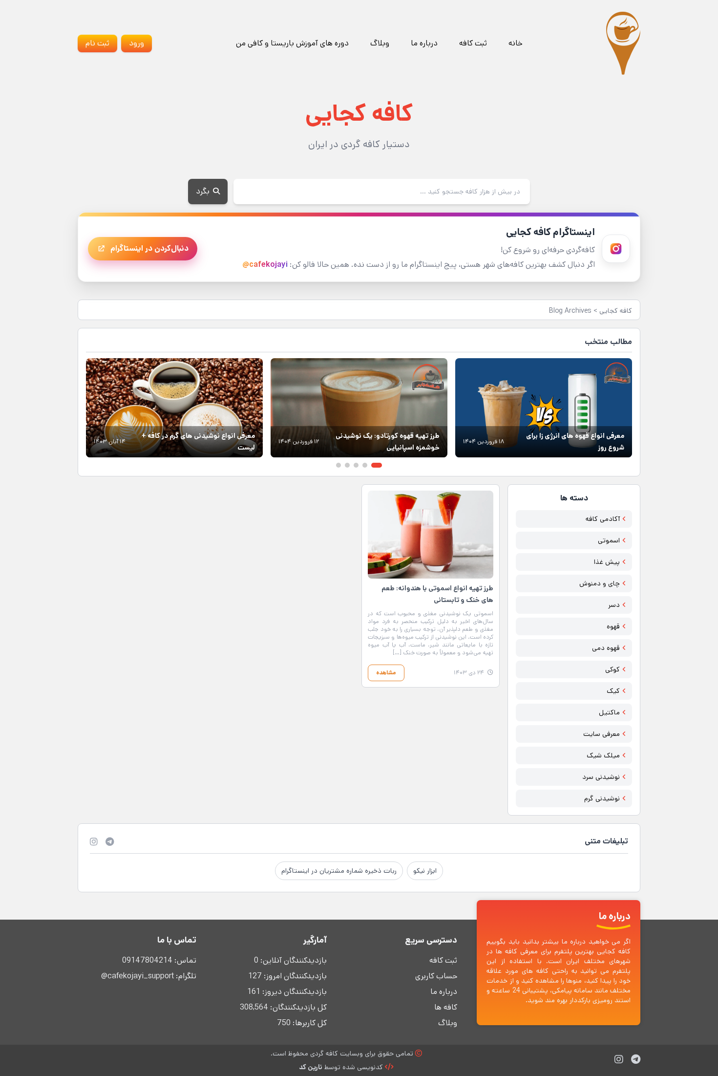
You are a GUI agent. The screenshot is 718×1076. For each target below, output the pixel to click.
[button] (376, 465)
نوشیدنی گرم (602, 798)
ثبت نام (97, 43)
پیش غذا (607, 562)
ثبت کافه (473, 43)
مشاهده (386, 672)
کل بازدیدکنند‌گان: (297, 1007)
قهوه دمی (606, 648)
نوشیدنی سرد (601, 777)
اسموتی (609, 540)
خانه (515, 43)
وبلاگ (379, 43)
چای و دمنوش (599, 583)
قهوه (613, 626)
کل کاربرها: (309, 1023)
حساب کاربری (436, 976)
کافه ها (445, 1007)
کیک (613, 691)
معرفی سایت (601, 734)
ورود (136, 43)
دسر (614, 605)
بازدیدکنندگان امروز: (294, 976)
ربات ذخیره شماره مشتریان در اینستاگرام (339, 871)
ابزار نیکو (425, 871)
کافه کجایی (615, 311)
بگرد (203, 191)
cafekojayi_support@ (137, 976)
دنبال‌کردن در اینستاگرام (149, 248)
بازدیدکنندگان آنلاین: (292, 960)
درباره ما (424, 43)
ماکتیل (609, 712)
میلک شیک (603, 755)
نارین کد (310, 1067)
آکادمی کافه (603, 519)
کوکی (612, 669)
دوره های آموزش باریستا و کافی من (292, 43)
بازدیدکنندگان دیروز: (293, 991)
